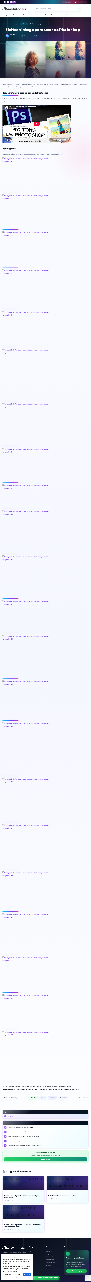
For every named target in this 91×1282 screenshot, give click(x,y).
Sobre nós (49, 1251)
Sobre (30, 1251)
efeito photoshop (51, 1089)
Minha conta (50, 1257)
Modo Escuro (68, 2)
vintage (77, 1089)
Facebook (52, 1098)
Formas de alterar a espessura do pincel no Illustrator (22, 1141)
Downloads (55, 15)
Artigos (5, 15)
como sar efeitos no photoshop (61, 1086)
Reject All (17, 1274)
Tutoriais (16, 15)
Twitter (43, 1098)
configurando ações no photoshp (35, 1089)
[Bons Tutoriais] (14, 8)
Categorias (33, 1247)
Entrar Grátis (45, 1159)
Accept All (27, 1274)
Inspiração (43, 15)
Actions (24, 24)
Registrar (76, 2)
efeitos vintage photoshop (66, 1089)
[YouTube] (14, 2)
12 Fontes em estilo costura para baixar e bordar (21, 1132)
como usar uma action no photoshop (13, 1089)
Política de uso (50, 1262)
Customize (8, 1274)
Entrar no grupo (77, 1271)
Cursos (32, 15)
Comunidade (68, 1247)
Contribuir (31, 1254)
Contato (66, 15)
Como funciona (50, 1260)
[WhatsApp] (11, 2)
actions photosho (23, 1086)
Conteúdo (9, 1116)
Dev (24, 15)
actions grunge (13, 1086)
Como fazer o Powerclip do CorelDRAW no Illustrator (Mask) (23, 1136)
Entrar (84, 2)
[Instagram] (8, 2)
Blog (15, 24)
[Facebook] (5, 2)
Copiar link (63, 1098)
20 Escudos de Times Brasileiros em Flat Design (20, 1127)
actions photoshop (35, 1086)
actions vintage (46, 1086)
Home (8, 24)
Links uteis (50, 1247)
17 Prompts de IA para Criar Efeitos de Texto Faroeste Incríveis (24, 1145)
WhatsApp (33, 1098)
